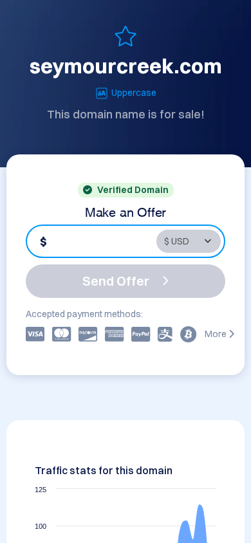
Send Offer (115, 281)
